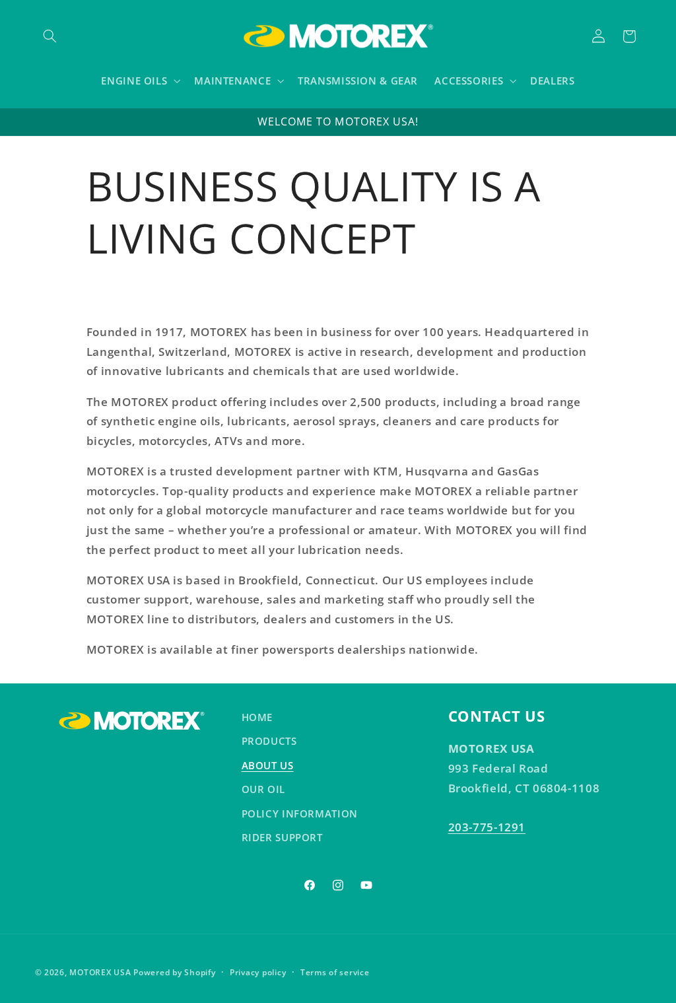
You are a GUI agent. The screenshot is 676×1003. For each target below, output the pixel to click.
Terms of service (335, 972)
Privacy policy (258, 972)
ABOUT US (268, 765)
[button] (50, 36)
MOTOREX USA (100, 972)
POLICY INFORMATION (300, 813)
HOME (257, 717)
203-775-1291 (487, 827)
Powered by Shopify (174, 972)
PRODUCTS (269, 740)
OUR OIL (263, 789)
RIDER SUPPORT (282, 837)
